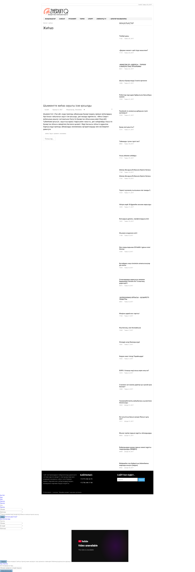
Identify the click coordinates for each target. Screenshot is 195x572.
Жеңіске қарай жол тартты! (129, 313)
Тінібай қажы (124, 36)
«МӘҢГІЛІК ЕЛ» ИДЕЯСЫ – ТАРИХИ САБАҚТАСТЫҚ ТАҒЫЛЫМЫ (132, 65)
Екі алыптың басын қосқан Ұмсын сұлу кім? (134, 418)
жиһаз (47, 133)
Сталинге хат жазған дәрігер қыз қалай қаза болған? (135, 385)
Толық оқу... (49, 139)
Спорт (90, 19)
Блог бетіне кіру (5, 519)
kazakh (47, 109)
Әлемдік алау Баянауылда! (129, 342)
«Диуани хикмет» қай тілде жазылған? (133, 50)
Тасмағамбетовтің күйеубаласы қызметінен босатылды (135, 402)
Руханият (72, 19)
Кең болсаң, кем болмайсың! (130, 328)
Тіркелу (2, 507)
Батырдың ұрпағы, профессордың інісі (134, 219)
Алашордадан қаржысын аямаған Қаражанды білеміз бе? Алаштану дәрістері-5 (132, 281)
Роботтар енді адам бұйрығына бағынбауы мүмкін (135, 96)
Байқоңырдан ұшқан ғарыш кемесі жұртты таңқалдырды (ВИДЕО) (135, 448)
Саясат (62, 19)
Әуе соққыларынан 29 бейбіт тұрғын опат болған (134, 248)
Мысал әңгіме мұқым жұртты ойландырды (135, 433)
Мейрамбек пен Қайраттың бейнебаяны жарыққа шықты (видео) (134, 464)
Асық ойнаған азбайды (127, 155)
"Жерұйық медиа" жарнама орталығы (70, 492)
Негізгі (45, 23)
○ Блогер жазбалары (118, 19)
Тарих (82, 19)
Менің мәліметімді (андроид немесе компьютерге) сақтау (20, 514)
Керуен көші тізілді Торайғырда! (131, 356)
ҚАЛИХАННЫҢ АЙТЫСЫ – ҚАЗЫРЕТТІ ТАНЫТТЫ (134, 298)
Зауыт (51, 133)
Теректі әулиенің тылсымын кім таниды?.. (135, 190)
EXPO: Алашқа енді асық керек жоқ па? (134, 370)
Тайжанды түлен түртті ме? (129, 141)
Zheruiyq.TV (101, 19)
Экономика (78, 109)
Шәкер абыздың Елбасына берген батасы (135, 170)
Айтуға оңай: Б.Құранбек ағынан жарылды (135, 204)
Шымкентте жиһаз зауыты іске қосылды (67, 105)
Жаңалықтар (50, 19)
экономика (63, 133)
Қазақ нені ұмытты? (126, 127)
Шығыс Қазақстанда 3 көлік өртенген (133, 80)
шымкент (56, 133)
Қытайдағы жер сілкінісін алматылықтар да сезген (134, 264)
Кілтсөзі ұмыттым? (11, 517)
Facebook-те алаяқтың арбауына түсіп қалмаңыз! (133, 112)
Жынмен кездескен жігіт (128, 233)
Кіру (1, 564)
